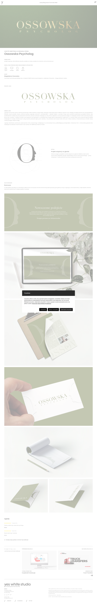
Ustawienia (43, 309)
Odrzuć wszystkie (53, 309)
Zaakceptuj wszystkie (66, 309)
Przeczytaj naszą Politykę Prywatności (41, 303)
